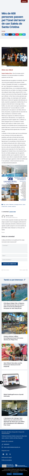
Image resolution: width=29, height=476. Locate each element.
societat (9, 206)
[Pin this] (17, 34)
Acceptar (9, 474)
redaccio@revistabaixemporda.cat (12, 447)
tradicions (14, 206)
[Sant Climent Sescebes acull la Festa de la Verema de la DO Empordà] (14, 344)
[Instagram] (6, 454)
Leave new (12, 211)
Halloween (11, 204)
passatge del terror (18, 204)
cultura (7, 204)
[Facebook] (3, 454)
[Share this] (6, 34)
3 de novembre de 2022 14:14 (11, 217)
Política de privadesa (7, 460)
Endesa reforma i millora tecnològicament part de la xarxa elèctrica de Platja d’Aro (13, 338)
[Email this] (3, 34)
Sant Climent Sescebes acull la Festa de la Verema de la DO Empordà (13, 364)
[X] (10, 454)
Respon (3, 232)
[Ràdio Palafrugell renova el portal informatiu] (14, 371)
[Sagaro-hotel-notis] (14, 200)
